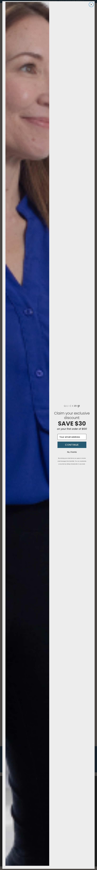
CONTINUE (72, 444)
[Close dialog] (91, 4)
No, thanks (72, 452)
